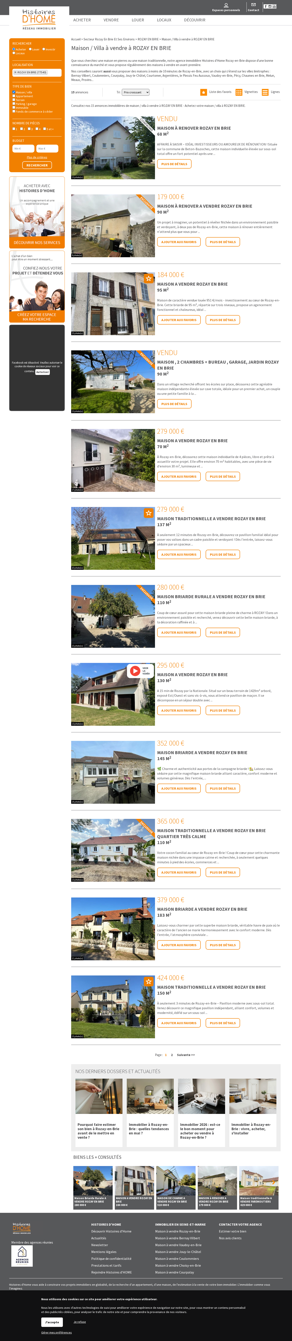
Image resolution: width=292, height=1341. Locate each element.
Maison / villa (23, 92)
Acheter (20, 49)
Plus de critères (37, 157)
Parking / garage (26, 104)
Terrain (20, 100)
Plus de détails (174, 164)
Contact (253, 10)
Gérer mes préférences (56, 1332)
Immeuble (21, 108)
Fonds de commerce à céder (34, 111)
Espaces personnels (226, 10)
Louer (36, 49)
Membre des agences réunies (32, 1242)
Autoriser (42, 372)
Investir (50, 49)
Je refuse (80, 1322)
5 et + (50, 129)
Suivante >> (186, 1055)
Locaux (20, 53)
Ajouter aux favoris (178, 242)
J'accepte (52, 1322)
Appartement (24, 96)
